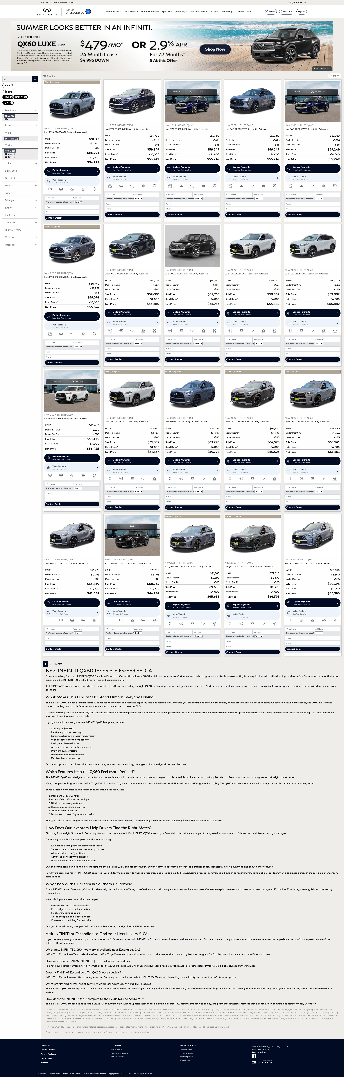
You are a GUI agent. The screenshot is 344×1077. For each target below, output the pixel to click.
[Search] (35, 79)
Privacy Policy (68, 1074)
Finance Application (49, 1054)
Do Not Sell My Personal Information (91, 1074)
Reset (8, 85)
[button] (88, 11)
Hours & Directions (48, 1050)
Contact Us (45, 1045)
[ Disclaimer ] (321, 68)
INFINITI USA (46, 1058)
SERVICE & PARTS (188, 1045)
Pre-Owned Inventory (119, 1053)
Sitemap (44, 1063)
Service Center (186, 1050)
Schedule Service (186, 1053)
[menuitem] (21, 116)
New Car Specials (117, 1057)
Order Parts (185, 1060)
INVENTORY (115, 1045)
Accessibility (55, 1074)
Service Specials (186, 1057)
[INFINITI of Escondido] (60, 11)
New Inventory (116, 1050)
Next (58, 664)
